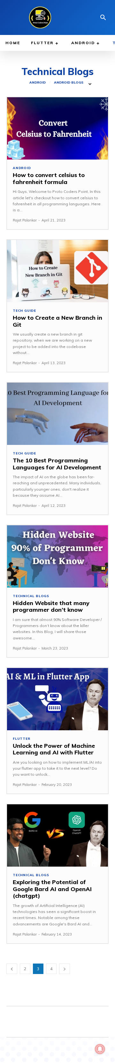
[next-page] (64, 969)
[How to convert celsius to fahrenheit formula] (57, 128)
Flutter (21, 738)
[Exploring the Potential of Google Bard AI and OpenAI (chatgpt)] (57, 835)
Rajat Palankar (25, 220)
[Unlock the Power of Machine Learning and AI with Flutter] (57, 699)
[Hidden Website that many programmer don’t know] (57, 556)
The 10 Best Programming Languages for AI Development (57, 464)
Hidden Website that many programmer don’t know (51, 606)
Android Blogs (68, 82)
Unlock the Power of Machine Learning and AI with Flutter (54, 749)
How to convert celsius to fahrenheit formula (49, 178)
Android (37, 82)
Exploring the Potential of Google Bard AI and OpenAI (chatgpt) (52, 888)
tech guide (24, 310)
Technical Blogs (31, 596)
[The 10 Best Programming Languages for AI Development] (57, 414)
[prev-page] (11, 969)
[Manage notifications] (100, 1049)
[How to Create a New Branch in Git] (57, 271)
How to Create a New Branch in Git (57, 321)
